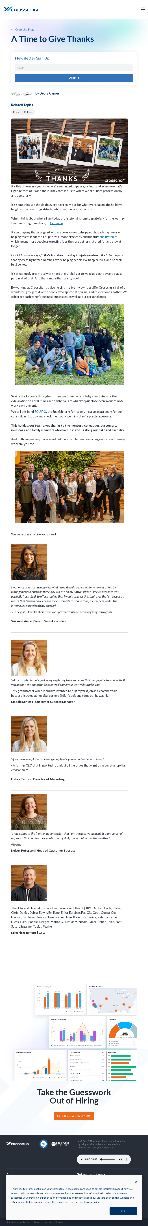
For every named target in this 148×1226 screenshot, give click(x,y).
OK (123, 1210)
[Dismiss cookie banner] (136, 1182)
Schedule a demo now (74, 1116)
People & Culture (23, 111)
